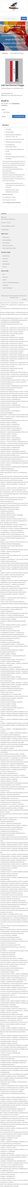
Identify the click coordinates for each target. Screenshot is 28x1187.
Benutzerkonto (6, 237)
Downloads (5, 261)
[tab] (14, 125)
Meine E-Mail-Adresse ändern (9, 248)
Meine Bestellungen (7, 240)
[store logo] (14, 6)
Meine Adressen (6, 242)
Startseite (5, 53)
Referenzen (5, 258)
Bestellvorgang (6, 255)
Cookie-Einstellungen (7, 288)
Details (5, 125)
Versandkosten (15, 103)
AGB (4, 274)
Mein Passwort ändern (8, 245)
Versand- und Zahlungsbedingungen (11, 282)
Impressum (5, 277)
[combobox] (14, 18)
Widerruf (5, 279)
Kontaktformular (5, 229)
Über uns (5, 266)
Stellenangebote (6, 264)
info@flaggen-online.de (13, 202)
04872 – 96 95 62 (7, 222)
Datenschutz (5, 285)
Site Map (24, 299)
